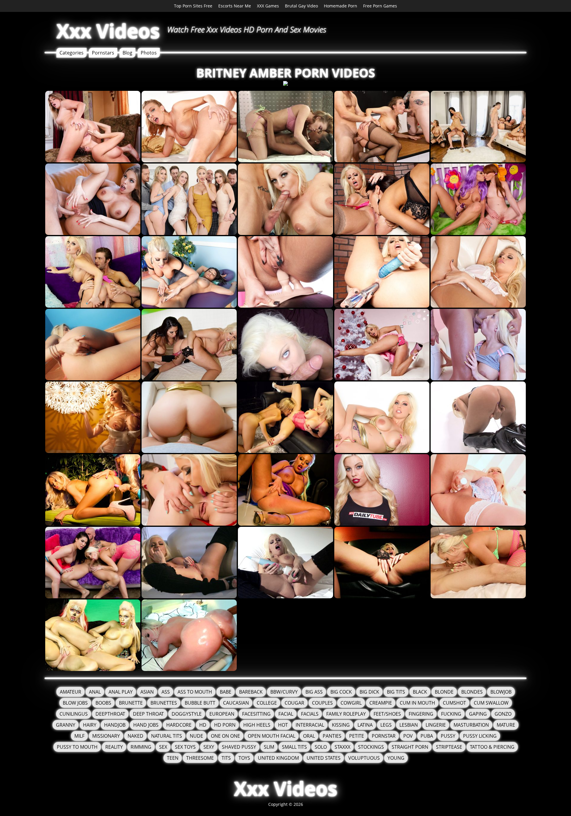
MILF (79, 736)
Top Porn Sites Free (193, 6)
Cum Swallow (491, 703)
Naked (135, 736)
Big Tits (396, 692)
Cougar (294, 703)
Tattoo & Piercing (492, 747)
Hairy (89, 725)
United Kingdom (278, 758)
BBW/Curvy (284, 692)
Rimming (141, 747)
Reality (114, 747)
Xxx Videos (108, 31)
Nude (196, 736)
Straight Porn (410, 747)
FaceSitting (256, 714)
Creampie (380, 703)
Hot (283, 725)
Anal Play (121, 692)
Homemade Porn (340, 6)
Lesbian (408, 725)
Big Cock (341, 692)
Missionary (106, 736)
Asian (147, 692)
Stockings (371, 747)
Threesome (200, 758)
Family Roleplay (346, 714)
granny (65, 725)
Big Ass (314, 692)
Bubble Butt (200, 703)
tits (226, 758)
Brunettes (163, 703)
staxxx (342, 747)
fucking (451, 714)
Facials (310, 714)
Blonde (444, 692)
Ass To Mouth (195, 692)
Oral (309, 736)
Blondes (472, 692)
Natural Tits (166, 736)
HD (202, 725)
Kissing (341, 725)
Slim (269, 747)
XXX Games (268, 6)
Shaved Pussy (239, 747)
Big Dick (369, 692)
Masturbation (471, 725)
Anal (95, 692)
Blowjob (501, 692)
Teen (172, 758)
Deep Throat (148, 714)
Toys (244, 758)
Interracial (310, 725)
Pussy (448, 736)
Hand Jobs (146, 725)
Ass (165, 692)
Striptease (449, 747)
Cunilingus (73, 714)
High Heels (256, 725)
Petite (356, 736)
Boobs (103, 703)
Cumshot (454, 703)
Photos (149, 52)
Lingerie (436, 725)
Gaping (478, 714)
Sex (163, 747)
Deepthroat (110, 714)
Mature (506, 725)
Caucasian (236, 703)
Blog (127, 52)
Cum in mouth (417, 703)
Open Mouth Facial (271, 736)
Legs (386, 725)
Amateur (70, 692)
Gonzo (503, 714)
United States (324, 758)
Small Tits (294, 747)
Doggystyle (187, 714)
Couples (322, 703)
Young (396, 758)
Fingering (421, 714)
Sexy (208, 747)
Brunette (131, 703)
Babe (225, 692)
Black (420, 692)
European (221, 714)
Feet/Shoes (387, 714)
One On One (225, 736)
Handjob (115, 725)
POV (408, 736)
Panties (332, 736)
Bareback (251, 692)
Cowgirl (351, 703)
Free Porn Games (380, 6)
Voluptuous (364, 758)
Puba (427, 736)
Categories (71, 52)
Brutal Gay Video (301, 6)
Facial (285, 714)
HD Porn (225, 725)
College (267, 703)
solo (321, 747)
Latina (365, 725)
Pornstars (103, 52)
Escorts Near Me (234, 6)
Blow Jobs (75, 703)
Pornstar (384, 736)
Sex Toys (185, 747)
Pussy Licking (480, 736)
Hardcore (179, 725)
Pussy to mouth (77, 747)
